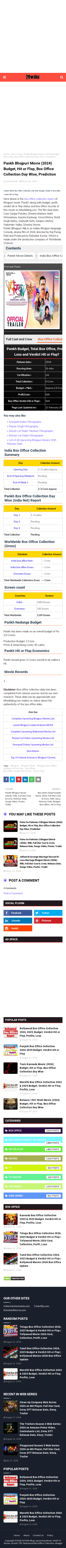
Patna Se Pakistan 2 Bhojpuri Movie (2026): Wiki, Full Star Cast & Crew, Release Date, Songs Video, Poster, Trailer (41, 843)
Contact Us (38, 1535)
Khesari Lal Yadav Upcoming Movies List (33, 738)
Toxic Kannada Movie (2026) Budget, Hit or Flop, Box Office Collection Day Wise (38, 1068)
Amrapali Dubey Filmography (25, 421)
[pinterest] (48, 921)
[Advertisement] (33, 36)
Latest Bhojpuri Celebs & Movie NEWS (33, 725)
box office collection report (39, 198)
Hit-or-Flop (16, 154)
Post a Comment (13, 893)
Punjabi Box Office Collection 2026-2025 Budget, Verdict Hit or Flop (39, 1050)
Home (7, 154)
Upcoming (30, 1186)
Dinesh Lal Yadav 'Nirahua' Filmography (31, 431)
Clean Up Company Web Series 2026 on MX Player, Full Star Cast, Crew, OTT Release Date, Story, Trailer (40, 1408)
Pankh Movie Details (20, 255)
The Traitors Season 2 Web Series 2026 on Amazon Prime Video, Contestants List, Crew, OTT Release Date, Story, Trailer (40, 1429)
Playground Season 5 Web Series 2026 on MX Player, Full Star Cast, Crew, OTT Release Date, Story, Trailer (40, 1451)
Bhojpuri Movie (28, 765)
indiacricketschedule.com (17, 1306)
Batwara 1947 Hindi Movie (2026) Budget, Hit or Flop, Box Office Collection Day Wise (40, 1104)
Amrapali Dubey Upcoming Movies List (33, 744)
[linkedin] (18, 921)
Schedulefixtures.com (15, 1310)
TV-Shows (30, 1177)
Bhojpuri (15, 765)
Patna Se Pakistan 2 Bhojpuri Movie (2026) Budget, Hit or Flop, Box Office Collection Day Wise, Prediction (41, 825)
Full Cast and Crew (19, 339)
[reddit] (18, 928)
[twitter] (48, 913)
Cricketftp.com (41, 1306)
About (26, 1535)
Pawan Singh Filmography (23, 426)
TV (30, 1167)
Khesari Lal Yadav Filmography (26, 435)
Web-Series (30, 1195)
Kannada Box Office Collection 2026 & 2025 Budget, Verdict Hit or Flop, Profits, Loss (40, 1219)
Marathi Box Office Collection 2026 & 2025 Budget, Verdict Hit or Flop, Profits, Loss (41, 1086)
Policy (50, 1535)
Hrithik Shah (12, 181)
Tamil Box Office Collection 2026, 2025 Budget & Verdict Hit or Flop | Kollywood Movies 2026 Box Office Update (40, 1260)
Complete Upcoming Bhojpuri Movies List (33, 718)
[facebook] (18, 913)
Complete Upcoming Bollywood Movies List (33, 731)
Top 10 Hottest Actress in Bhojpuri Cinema (33, 757)
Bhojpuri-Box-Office (47, 765)
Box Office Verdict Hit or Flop (17, 771)
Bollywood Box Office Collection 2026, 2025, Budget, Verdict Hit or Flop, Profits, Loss (40, 1032)
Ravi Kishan (33, 751)
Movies (30, 1158)
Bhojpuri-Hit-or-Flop (13, 768)
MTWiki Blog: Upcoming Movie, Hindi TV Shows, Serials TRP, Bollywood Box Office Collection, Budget (33, 1541)
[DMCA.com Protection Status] (14, 1279)
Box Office (30, 768)
